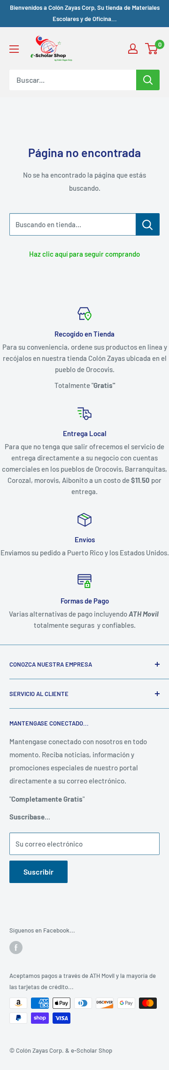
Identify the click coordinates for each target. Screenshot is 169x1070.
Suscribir (38, 871)
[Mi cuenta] (133, 48)
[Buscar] (148, 80)
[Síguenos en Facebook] (16, 947)
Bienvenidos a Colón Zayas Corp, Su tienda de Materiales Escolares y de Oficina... (85, 13)
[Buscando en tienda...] (148, 224)
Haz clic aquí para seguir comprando (84, 254)
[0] (152, 48)
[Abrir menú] (14, 49)
